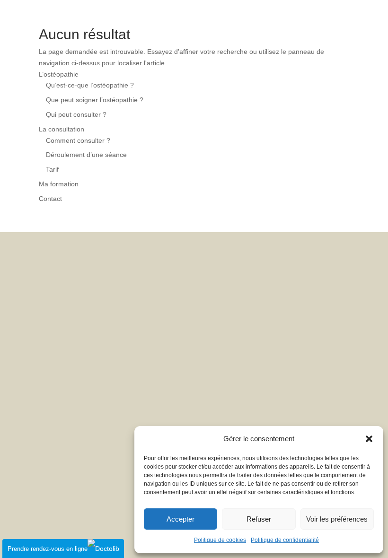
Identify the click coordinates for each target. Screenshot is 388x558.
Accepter (180, 519)
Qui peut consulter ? (76, 114)
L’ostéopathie (59, 74)
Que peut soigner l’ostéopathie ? (94, 100)
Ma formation (59, 184)
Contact (50, 198)
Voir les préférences (337, 519)
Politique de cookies (220, 540)
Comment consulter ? (78, 140)
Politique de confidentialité (285, 540)
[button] (369, 439)
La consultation (61, 129)
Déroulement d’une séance (86, 154)
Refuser (259, 519)
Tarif (52, 169)
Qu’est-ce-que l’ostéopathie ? (90, 85)
